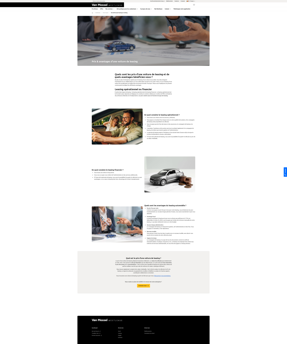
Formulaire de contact (149, 333)
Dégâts (119, 335)
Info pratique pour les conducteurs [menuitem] (126, 9)
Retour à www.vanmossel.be (99, 1)
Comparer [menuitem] (183, 1)
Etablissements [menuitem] (169, 1)
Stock (119, 331)
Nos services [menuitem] (109, 9)
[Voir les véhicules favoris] (194, 5)
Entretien (120, 337)
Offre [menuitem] (101, 9)
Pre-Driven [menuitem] (95, 9)
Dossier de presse (96, 335)
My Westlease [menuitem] (158, 9)
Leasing (120, 333)
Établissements (148, 331)
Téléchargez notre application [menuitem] (181, 9)
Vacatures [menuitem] (177, 1)
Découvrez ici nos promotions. (162, 276)
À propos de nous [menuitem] (145, 9)
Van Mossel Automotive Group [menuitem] (156, 1)
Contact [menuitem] (167, 9)
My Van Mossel (95, 331)
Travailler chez (95, 333)
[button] (194, 5)
